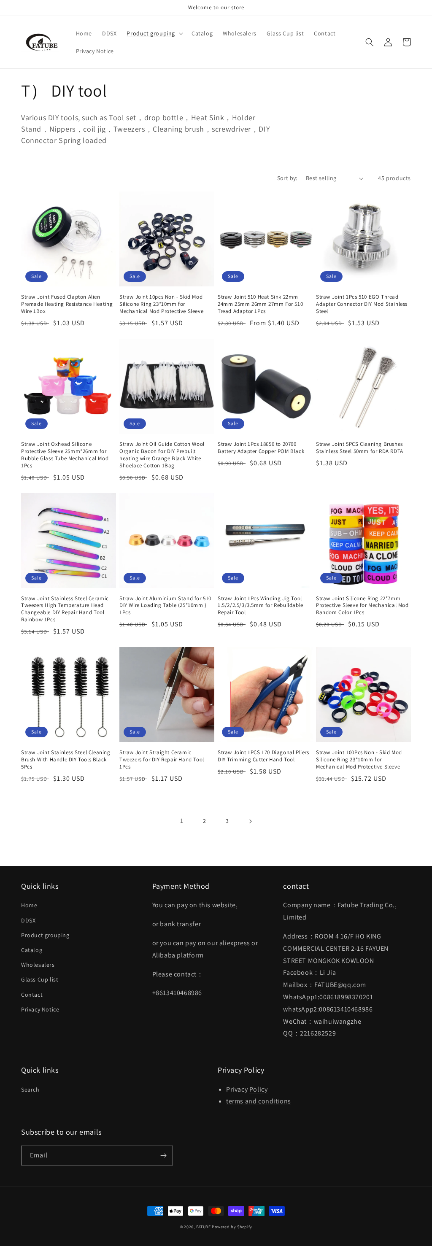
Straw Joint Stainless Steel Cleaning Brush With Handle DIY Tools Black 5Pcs (66, 759)
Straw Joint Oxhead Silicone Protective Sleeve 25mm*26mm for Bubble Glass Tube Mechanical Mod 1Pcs (64, 455)
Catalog (31, 950)
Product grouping (45, 935)
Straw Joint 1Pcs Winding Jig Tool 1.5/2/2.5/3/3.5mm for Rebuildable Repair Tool (260, 605)
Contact (32, 994)
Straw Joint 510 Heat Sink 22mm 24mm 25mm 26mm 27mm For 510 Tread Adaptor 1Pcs (260, 304)
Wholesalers (38, 964)
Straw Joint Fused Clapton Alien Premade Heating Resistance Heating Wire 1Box (67, 304)
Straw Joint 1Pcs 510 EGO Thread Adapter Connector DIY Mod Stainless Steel (362, 304)
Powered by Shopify (232, 1227)
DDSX (28, 920)
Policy (258, 1089)
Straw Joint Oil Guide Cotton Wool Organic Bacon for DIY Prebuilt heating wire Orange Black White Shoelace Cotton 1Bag (162, 455)
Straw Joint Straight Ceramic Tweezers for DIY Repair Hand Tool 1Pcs (161, 759)
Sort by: (287, 178)
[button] (154, 33)
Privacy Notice (40, 1009)
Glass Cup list (39, 979)
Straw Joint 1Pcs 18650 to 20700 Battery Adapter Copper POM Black (261, 448)
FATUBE (203, 1227)
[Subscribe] (163, 1155)
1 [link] (182, 820)
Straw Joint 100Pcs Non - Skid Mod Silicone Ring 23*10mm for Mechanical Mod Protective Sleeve (359, 759)
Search (30, 1089)
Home (29, 905)
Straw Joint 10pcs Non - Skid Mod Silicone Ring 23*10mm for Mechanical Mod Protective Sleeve (161, 304)
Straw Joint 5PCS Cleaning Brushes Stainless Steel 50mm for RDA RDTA (359, 448)
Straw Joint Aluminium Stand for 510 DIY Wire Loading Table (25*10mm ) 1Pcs (165, 605)
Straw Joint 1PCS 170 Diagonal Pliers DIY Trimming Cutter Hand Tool (263, 756)
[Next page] (250, 821)
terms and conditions (258, 1101)
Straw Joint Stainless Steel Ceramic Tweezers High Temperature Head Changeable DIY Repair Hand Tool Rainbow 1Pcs (65, 609)
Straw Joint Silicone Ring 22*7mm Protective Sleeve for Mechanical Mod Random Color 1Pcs (362, 605)
